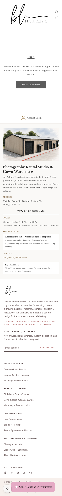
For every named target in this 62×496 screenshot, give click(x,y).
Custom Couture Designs (16, 375)
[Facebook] (12, 473)
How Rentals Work (13, 419)
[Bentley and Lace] (14, 290)
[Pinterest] (18, 473)
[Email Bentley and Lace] (30, 473)
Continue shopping (31, 84)
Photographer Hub (13, 444)
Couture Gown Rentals (15, 369)
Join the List (49, 348)
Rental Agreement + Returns (18, 430)
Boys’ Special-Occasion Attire (19, 400)
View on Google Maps (31, 211)
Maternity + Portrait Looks (17, 405)
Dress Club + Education (16, 450)
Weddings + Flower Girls (16, 380)
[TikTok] (24, 473)
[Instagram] (5, 473)
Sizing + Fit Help (12, 424)
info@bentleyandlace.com (15, 257)
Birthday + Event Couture (16, 394)
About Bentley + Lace (14, 455)
